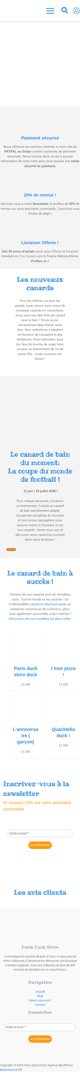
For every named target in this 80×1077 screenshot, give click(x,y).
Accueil (40, 991)
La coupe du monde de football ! (40, 467)
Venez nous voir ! (40, 1000)
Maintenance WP (11, 1069)
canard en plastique (44, 604)
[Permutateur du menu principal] (50, 11)
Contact (40, 1004)
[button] (64, 11)
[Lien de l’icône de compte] (76, 10)
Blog (40, 996)
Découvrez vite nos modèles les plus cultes (40, 619)
